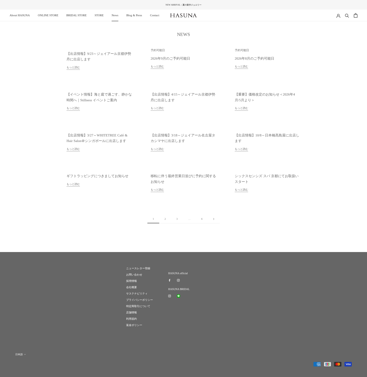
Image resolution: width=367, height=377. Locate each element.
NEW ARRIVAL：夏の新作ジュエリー (183, 5)
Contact (154, 15)
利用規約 (131, 318)
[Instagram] (178, 280)
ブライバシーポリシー (139, 299)
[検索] (347, 15)
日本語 (19, 354)
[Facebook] (169, 280)
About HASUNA (20, 15)
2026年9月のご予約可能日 (170, 58)
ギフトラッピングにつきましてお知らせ (97, 176)
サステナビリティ (137, 293)
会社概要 (131, 287)
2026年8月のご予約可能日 (254, 58)
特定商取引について (138, 306)
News (115, 15)
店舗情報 (131, 312)
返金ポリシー (134, 325)
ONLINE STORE (48, 15)
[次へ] (214, 219)
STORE (99, 15)
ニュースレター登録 (138, 268)
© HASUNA (21, 364)
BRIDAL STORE (76, 15)
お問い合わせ (134, 274)
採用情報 (131, 281)
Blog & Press (134, 15)
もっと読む (73, 67)
